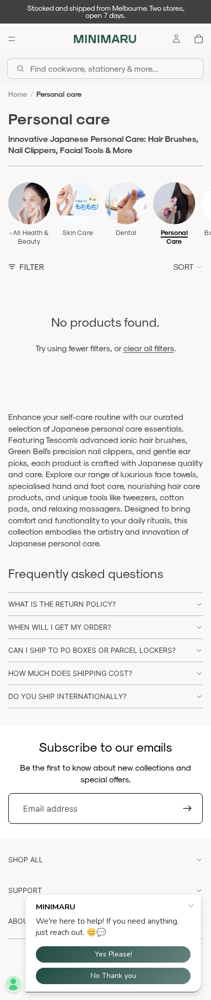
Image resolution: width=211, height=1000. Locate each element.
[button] (188, 267)
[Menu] (12, 39)
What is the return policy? (62, 604)
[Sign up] (187, 808)
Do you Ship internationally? (67, 696)
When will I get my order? (59, 627)
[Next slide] (191, 214)
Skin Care (77, 233)
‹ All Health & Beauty (29, 237)
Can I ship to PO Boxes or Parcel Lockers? (92, 650)
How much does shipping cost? (70, 673)
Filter (31, 266)
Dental (126, 233)
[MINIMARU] (105, 39)
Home (17, 94)
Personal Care (174, 237)
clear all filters (148, 348)
